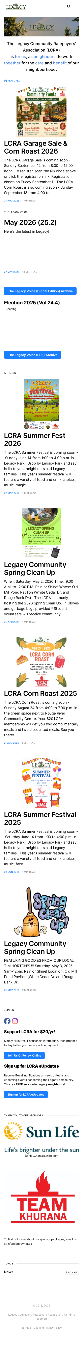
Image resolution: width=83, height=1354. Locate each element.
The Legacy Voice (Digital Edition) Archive (40, 291)
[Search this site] (69, 6)
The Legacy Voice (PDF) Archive (32, 355)
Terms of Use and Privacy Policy (42, 1327)
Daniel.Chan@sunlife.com (41, 1155)
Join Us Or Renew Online (24, 1055)
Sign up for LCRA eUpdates (25, 1094)
